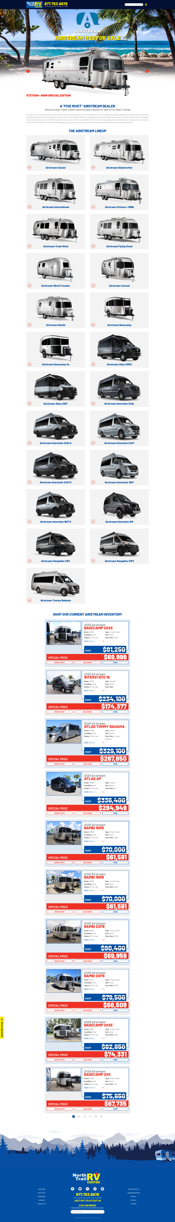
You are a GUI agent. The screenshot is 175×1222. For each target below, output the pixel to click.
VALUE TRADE (87, 662)
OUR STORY (41, 1193)
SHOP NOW (41, 1189)
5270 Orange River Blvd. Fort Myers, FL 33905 (56, 6)
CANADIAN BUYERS (133, 1193)
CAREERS (41, 1200)
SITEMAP (133, 1204)
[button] (146, 4)
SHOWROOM (41, 1196)
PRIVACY (133, 1196)
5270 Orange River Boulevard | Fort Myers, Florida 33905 (87, 1198)
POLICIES (133, 1200)
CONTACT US (41, 1204)
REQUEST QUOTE (60, 662)
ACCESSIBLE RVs (133, 1189)
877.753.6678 (56, 3)
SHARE (115, 662)
